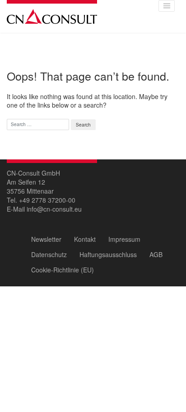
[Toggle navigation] (166, 6)
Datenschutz (49, 254)
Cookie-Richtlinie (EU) (62, 269)
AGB (156, 254)
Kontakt (85, 239)
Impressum (124, 239)
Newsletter (46, 239)
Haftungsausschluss (108, 254)
